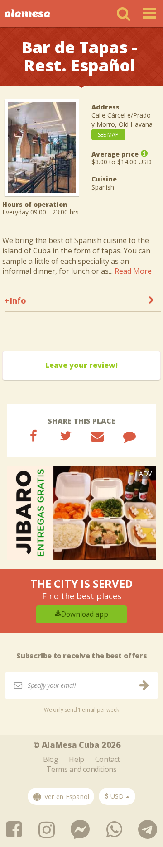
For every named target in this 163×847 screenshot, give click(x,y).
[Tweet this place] (66, 435)
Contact (107, 759)
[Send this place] (97, 435)
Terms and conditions (81, 769)
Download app (84, 614)
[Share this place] (33, 435)
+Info (15, 300)
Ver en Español (66, 796)
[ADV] (81, 512)
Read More (133, 271)
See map (108, 134)
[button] (117, 796)
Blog (50, 759)
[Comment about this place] (129, 435)
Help (76, 759)
